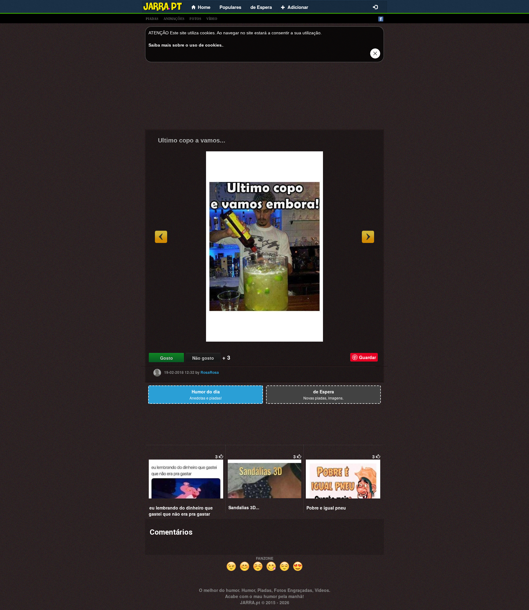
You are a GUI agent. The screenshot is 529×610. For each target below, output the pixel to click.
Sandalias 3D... (243, 507)
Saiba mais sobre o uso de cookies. (185, 45)
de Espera (261, 7)
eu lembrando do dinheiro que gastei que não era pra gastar (181, 511)
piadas (152, 19)
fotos (195, 19)
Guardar (367, 357)
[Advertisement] (264, 97)
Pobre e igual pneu (326, 508)
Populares (230, 7)
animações (173, 19)
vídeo (211, 19)
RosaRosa (210, 372)
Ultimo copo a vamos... (191, 140)
